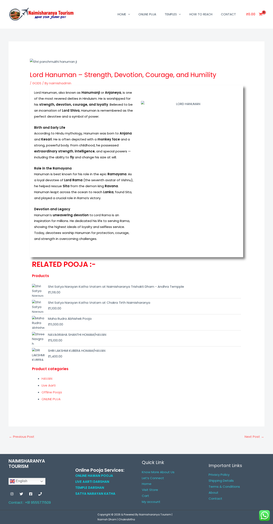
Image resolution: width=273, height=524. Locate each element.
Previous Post (21, 436)
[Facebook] (30, 493)
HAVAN (47, 378)
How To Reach (200, 14)
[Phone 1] (40, 493)
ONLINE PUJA (147, 14)
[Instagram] (12, 493)
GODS (36, 83)
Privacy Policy (219, 474)
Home (122, 14)
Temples (171, 14)
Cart (145, 495)
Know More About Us (158, 472)
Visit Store (150, 490)
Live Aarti (49, 385)
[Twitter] (21, 493)
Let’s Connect (153, 478)
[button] (128, 14)
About (213, 492)
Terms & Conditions (224, 486)
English (21, 481)
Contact (228, 14)
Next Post (254, 436)
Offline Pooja (52, 392)
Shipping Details (221, 480)
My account (151, 501)
